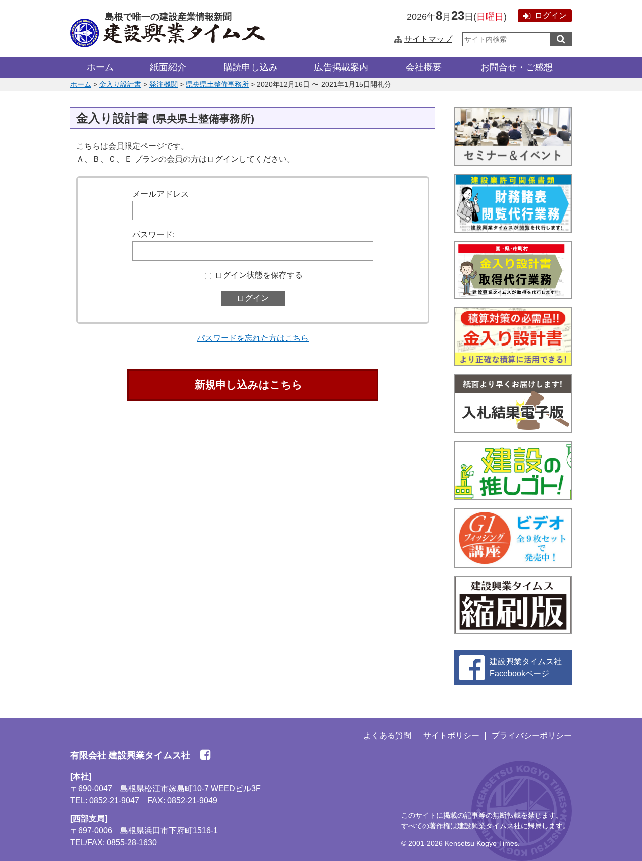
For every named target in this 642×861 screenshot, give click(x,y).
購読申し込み (251, 67)
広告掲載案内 (341, 67)
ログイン (551, 15)
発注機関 (163, 84)
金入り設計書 (120, 84)
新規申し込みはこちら (249, 384)
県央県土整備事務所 (217, 84)
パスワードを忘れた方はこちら (253, 338)
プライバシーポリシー (532, 735)
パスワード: (153, 234)
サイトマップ (428, 39)
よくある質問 (387, 735)
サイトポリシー (451, 735)
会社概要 (424, 67)
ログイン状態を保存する (259, 275)
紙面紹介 (168, 67)
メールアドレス (160, 194)
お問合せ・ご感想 (516, 67)
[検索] (561, 39)
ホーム (100, 67)
